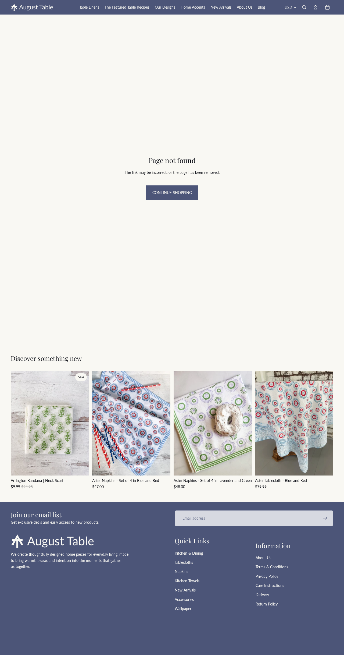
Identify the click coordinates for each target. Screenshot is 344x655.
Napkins (181, 571)
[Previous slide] (100, 423)
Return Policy (267, 604)
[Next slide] (162, 423)
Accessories (184, 599)
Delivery (262, 594)
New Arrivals (185, 590)
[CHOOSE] (325, 467)
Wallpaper (183, 608)
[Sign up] (325, 518)
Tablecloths (184, 562)
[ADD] (80, 467)
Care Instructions (270, 585)
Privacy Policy (267, 576)
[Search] (304, 7)
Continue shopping (172, 192)
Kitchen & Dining (189, 553)
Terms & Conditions (272, 567)
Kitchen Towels (187, 581)
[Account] (315, 7)
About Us (263, 557)
